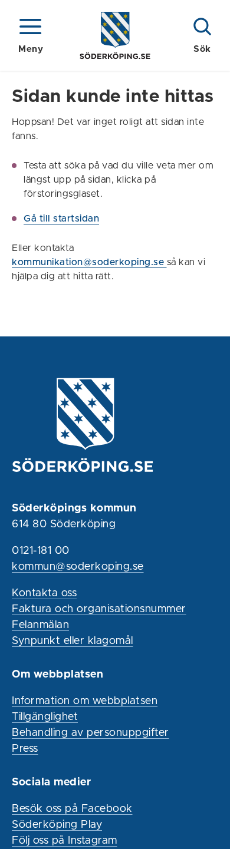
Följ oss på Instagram (64, 840)
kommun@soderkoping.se (78, 566)
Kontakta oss (44, 593)
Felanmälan (40, 625)
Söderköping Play (57, 825)
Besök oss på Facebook (72, 809)
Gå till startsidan (61, 218)
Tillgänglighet (45, 717)
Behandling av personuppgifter (90, 733)
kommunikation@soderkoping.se (89, 262)
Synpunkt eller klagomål (72, 641)
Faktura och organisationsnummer (99, 609)
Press (25, 749)
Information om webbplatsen (84, 701)
